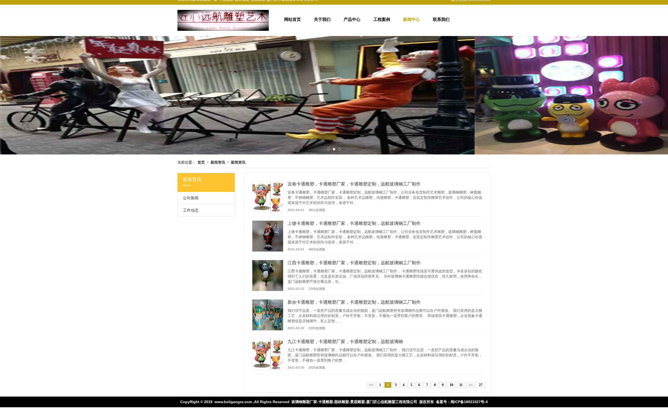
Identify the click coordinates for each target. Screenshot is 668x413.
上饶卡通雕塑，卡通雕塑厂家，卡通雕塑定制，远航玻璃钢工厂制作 (354, 223)
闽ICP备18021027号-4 (469, 402)
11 (461, 385)
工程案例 (381, 19)
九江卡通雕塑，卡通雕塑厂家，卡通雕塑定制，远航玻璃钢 (345, 341)
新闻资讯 (218, 162)
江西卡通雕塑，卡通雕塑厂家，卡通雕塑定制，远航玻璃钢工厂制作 (354, 262)
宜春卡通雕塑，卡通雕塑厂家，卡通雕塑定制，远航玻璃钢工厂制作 (354, 184)
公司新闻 (191, 198)
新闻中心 (411, 19)
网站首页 (292, 19)
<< (371, 385)
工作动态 (191, 210)
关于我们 (322, 19)
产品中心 (352, 19)
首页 (201, 162)
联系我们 (441, 19)
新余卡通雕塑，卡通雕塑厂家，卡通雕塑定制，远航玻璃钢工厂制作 (354, 302)
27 (480, 385)
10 (451, 385)
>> (471, 385)
